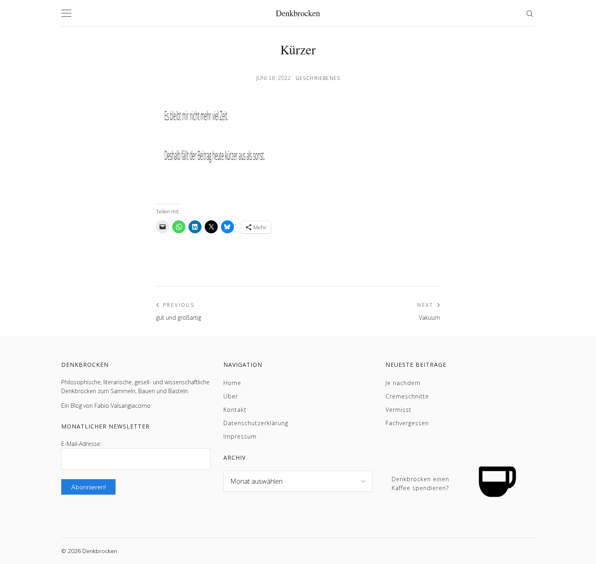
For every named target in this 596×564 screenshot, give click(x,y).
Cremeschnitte (407, 396)
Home (232, 383)
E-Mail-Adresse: (81, 444)
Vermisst (399, 409)
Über (230, 396)
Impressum (240, 436)
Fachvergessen (407, 423)
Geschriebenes (318, 78)
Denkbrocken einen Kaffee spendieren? (420, 483)
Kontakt (235, 409)
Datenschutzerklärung (255, 423)
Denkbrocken (298, 13)
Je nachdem (403, 383)
